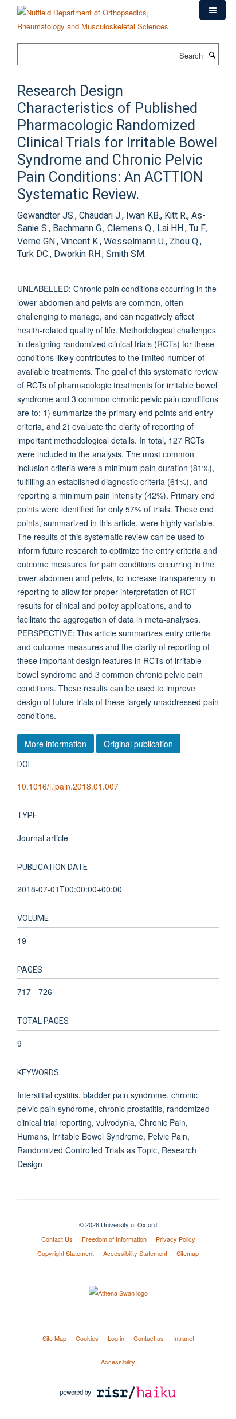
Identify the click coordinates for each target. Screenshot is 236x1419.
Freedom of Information (114, 1238)
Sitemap (187, 1253)
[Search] (212, 54)
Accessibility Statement (135, 1253)
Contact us (148, 1338)
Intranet (183, 1338)
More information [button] (55, 743)
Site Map (54, 1338)
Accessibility (118, 1361)
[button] (212, 10)
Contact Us (57, 1238)
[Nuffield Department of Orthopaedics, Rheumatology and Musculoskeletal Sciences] (99, 15)
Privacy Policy (175, 1238)
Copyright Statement (65, 1253)
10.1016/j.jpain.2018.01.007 (68, 786)
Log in (116, 1338)
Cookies (87, 1338)
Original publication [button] (138, 743)
